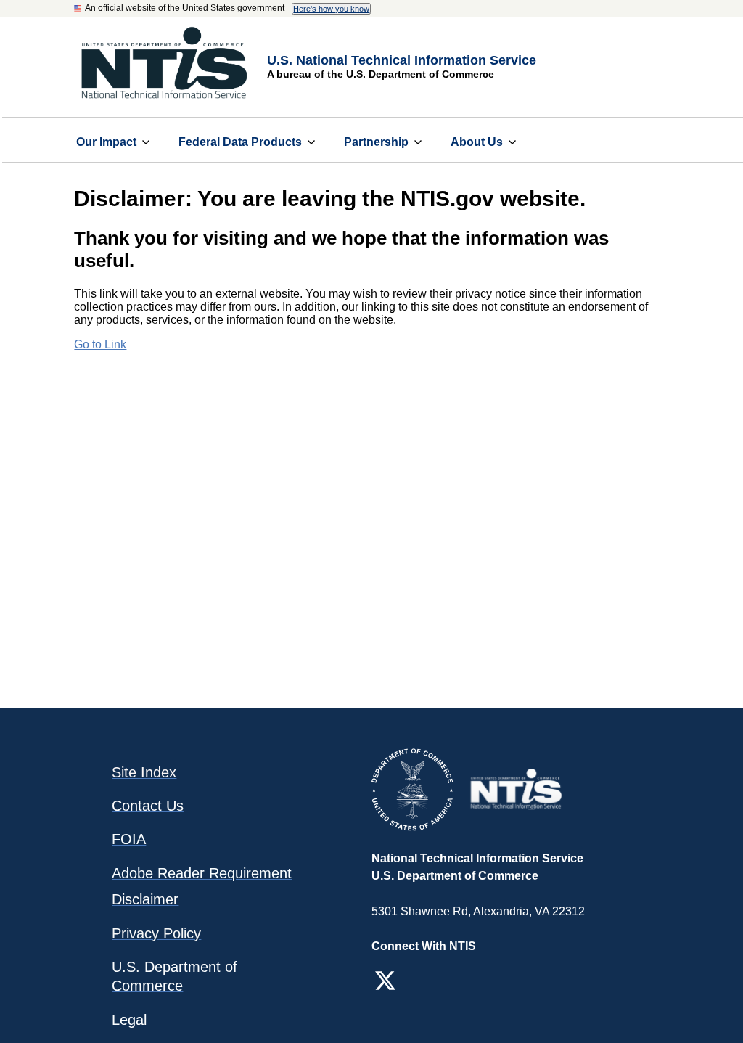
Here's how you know (331, 8)
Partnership (376, 142)
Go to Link (100, 344)
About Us (477, 142)
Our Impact (106, 142)
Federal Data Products (240, 142)
